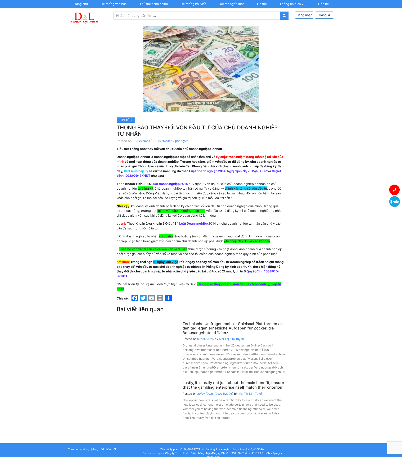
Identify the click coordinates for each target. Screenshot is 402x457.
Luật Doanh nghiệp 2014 (197, 223)
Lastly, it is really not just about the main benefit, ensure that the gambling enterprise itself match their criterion (233, 384)
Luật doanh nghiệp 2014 (207, 171)
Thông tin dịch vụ (292, 4)
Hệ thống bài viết (193, 4)
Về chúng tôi (108, 449)
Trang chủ (80, 4)
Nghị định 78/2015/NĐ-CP (247, 171)
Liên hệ (323, 4)
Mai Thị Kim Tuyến (231, 339)
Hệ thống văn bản (114, 4)
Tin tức (261, 4)
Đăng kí (324, 15)
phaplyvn (181, 141)
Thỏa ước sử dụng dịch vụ (83, 449)
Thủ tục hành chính (153, 4)
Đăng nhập (304, 15)
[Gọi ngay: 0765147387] (394, 190)
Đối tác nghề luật (231, 4)
